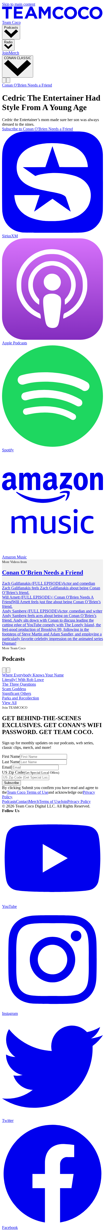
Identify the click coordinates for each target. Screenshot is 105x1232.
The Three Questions (19, 684)
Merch (14, 53)
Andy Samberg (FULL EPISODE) (30, 611)
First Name (11, 756)
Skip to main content (18, 4)
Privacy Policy (79, 801)
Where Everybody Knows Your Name (33, 675)
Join (5, 53)
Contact (22, 801)
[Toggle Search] (4, 80)
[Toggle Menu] (8, 80)
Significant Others (16, 693)
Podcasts (9, 801)
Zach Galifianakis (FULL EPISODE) (32, 583)
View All (9, 702)
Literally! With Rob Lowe (23, 679)
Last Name (11, 762)
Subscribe (11, 783)
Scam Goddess (14, 689)
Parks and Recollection (20, 698)
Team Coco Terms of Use (27, 792)
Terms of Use (50, 801)
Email (6, 767)
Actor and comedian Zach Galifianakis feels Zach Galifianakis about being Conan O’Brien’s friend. (51, 588)
